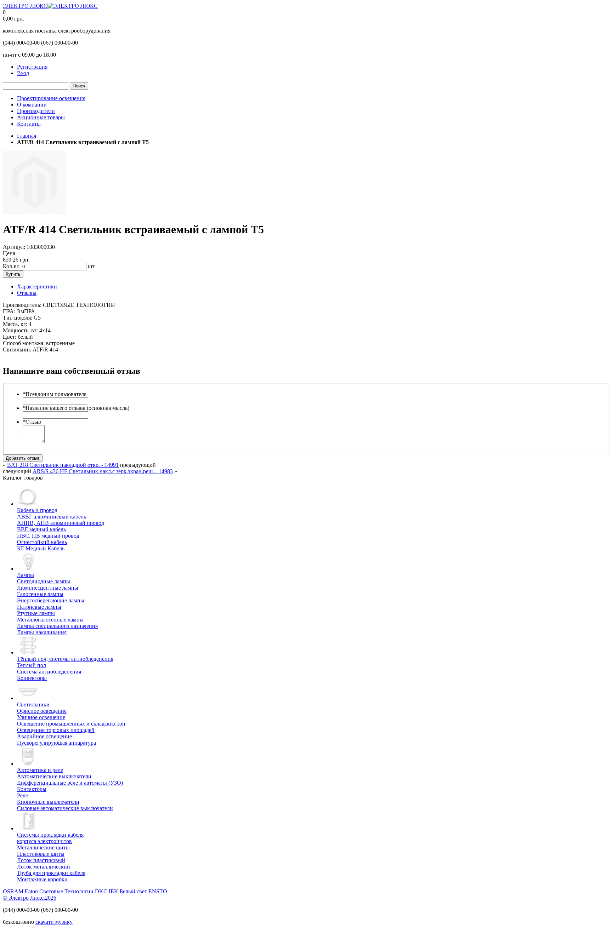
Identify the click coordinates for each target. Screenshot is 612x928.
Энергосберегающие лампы (50, 600)
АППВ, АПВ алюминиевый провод (60, 523)
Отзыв (32, 422)
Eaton (31, 891)
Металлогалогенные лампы (50, 620)
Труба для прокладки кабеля (51, 873)
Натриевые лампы (39, 607)
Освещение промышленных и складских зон (71, 724)
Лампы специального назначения (57, 626)
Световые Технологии (66, 891)
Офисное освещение (42, 711)
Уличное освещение (41, 717)
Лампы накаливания (42, 632)
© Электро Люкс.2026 (29, 898)
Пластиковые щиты (40, 854)
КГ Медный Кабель (40, 548)
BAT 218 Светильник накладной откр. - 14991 (63, 465)
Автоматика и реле (40, 770)
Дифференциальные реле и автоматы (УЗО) (70, 783)
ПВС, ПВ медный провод (48, 536)
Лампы (25, 575)
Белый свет (133, 891)
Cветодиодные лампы (43, 581)
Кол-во (11, 266)
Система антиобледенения (49, 672)
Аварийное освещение (44, 736)
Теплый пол (31, 665)
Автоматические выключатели (54, 776)
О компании (32, 105)
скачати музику (54, 922)
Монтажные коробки (42, 879)
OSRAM (13, 891)
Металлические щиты (43, 847)
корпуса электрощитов (50, 838)
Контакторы (31, 789)
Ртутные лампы (36, 613)
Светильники (33, 704)
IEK (113, 891)
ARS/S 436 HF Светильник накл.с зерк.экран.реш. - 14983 (103, 471)
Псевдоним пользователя (54, 394)
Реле (22, 795)
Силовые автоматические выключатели (65, 808)
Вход (23, 73)
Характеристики (37, 286)
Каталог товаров (23, 478)
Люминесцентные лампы (47, 588)
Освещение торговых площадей (56, 730)
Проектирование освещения (51, 98)
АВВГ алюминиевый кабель (51, 517)
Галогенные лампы (40, 594)
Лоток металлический (43, 867)
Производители (36, 111)
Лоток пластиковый (41, 860)
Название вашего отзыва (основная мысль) (76, 408)
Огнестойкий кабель (42, 542)
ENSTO (157, 891)
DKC (101, 891)
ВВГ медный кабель (41, 529)
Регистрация (32, 67)
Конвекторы (32, 678)
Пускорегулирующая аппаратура (56, 743)
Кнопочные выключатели (48, 802)
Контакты (29, 124)
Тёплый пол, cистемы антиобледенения (65, 659)
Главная (26, 136)
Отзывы (26, 293)
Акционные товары (41, 117)
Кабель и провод (37, 510)
